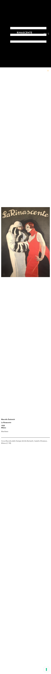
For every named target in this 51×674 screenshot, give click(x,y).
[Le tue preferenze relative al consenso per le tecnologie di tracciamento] (46, 669)
